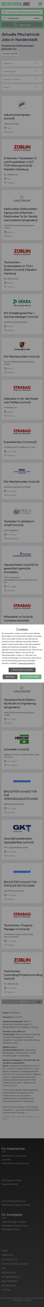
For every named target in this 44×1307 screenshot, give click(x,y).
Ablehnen (10, 677)
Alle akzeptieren (31, 677)
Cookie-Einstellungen (22, 670)
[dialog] (22, 653)
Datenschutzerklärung (26, 663)
